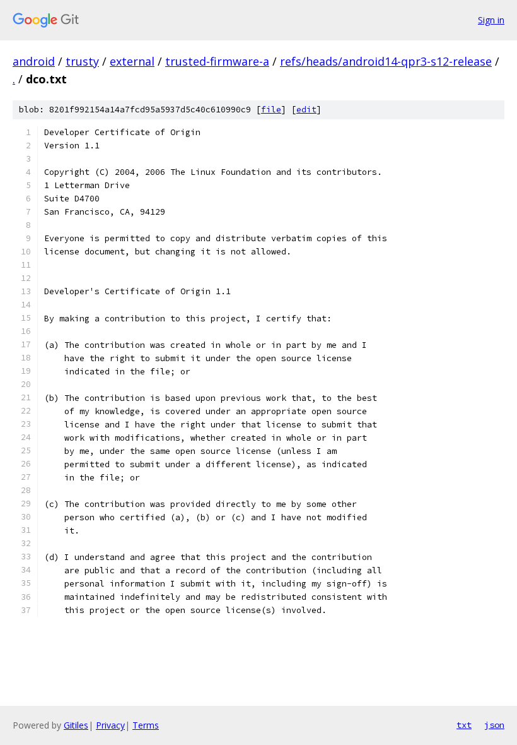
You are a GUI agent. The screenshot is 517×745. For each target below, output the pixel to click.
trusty (82, 61)
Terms (145, 725)
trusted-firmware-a (217, 61)
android (34, 61)
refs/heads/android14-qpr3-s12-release (386, 61)
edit (306, 109)
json (494, 724)
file (271, 109)
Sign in (491, 20)
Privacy (110, 725)
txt (464, 724)
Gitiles (76, 725)
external (132, 61)
